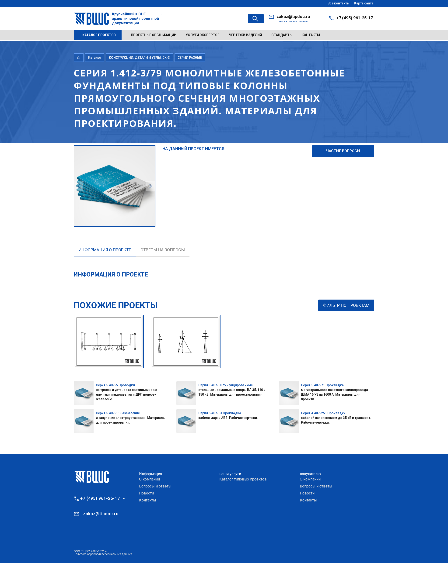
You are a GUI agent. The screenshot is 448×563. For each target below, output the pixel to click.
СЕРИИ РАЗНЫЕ (190, 57)
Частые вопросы (343, 151)
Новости (146, 493)
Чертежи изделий (245, 35)
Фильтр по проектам (346, 305)
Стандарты (281, 35)
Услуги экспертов (203, 35)
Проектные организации (153, 35)
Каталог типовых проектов (243, 479)
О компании (149, 479)
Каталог (94, 57)
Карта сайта (363, 3)
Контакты (311, 35)
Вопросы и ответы (155, 486)
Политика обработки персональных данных (103, 554)
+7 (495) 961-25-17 (354, 17)
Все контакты (339, 3)
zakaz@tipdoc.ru (293, 16)
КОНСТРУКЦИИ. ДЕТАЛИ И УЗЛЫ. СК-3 (139, 57)
